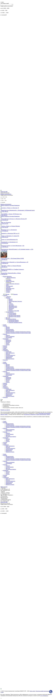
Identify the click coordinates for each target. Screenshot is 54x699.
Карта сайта (32, 691)
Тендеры (5, 347)
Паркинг (5, 345)
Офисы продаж (4, 486)
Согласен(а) (3, 418)
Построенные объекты (11, 319)
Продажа (8, 342)
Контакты (5, 359)
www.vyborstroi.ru (44, 695)
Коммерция (16, 205)
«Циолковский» (9, 286)
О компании (6, 350)
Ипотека (5, 325)
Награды (8, 354)
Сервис (4, 348)
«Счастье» (8, 287)
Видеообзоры (9, 337)
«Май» (7, 284)
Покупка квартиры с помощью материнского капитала (18, 331)
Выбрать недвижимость (6, 194)
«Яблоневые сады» (10, 288)
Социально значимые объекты (15, 322)
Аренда (7, 343)
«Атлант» (8, 292)
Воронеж (15, 294)
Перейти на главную (5, 409)
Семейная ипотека (10, 330)
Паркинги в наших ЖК (13, 310)
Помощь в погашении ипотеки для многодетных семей (18, 332)
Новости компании (10, 336)
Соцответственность (10, 355)
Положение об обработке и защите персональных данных (37, 414)
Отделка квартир (9, 311)
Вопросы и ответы (10, 358)
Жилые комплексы (7, 276)
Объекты (3, 205)
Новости (5, 334)
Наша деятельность (10, 352)
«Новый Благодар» (10, 281)
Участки (8, 344)
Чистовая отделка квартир (14, 315)
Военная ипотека (10, 329)
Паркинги (7, 205)
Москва (7, 294)
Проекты (5, 295)
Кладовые (12, 205)
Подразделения (9, 356)
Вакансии (5, 349)
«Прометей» (8, 289)
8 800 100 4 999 (4, 502)
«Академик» (8, 280)
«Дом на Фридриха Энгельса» (12, 283)
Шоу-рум (8, 317)
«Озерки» (8, 290)
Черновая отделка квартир (14, 316)
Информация (9, 357)
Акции (4, 324)
